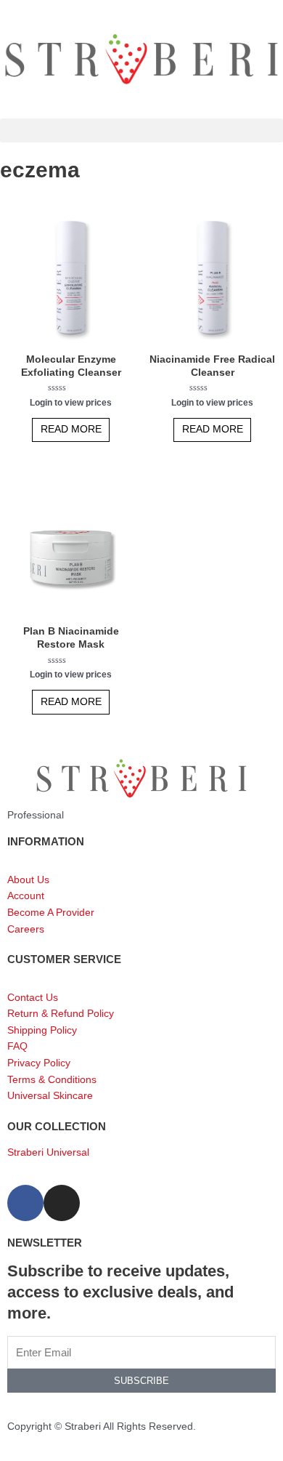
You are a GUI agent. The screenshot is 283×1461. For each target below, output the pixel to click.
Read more (71, 429)
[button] (141, 130)
